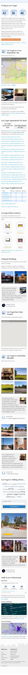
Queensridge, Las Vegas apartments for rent (12, 159)
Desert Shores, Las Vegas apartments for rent (12, 143)
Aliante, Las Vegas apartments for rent (10, 137)
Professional (13, 649)
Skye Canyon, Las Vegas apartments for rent (12, 164)
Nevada (8, 85)
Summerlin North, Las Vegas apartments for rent (13, 175)
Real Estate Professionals (15, 656)
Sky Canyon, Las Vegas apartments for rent (11, 162)
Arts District (12, 113)
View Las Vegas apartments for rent (10, 42)
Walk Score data (7, 636)
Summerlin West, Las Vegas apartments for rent (13, 177)
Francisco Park (6, 198)
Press (2, 656)
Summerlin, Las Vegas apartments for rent (11, 172)
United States (4, 85)
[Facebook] (4, 651)
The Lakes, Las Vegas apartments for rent (11, 181)
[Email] (6, 651)
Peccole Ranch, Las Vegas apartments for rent (12, 157)
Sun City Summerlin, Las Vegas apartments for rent (13, 179)
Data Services (12, 654)
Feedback (3, 659)
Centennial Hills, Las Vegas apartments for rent (12, 141)
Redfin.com (21, 134)
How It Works (3, 654)
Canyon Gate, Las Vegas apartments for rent (12, 139)
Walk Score (4, 649)
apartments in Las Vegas (13, 130)
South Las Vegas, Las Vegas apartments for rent (13, 166)
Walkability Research (14, 657)
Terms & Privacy (4, 657)
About (2, 652)
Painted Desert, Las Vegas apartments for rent (12, 155)
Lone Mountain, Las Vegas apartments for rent (12, 149)
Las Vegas (13, 85)
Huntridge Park (6, 200)
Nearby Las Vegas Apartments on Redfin (11, 39)
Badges (11, 659)
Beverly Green (19, 113)
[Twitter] (2, 651)
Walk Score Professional (11, 578)
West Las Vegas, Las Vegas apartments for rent (12, 183)
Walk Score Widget (13, 651)
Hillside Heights (5, 115)
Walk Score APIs (20, 618)
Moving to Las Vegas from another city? (9, 206)
